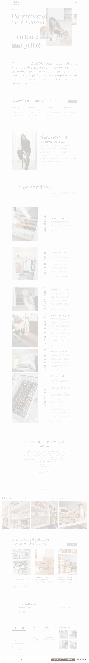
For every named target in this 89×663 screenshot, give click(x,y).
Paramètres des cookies (81, 659)
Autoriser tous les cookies (57, 659)
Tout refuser (69, 659)
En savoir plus (38, 661)
